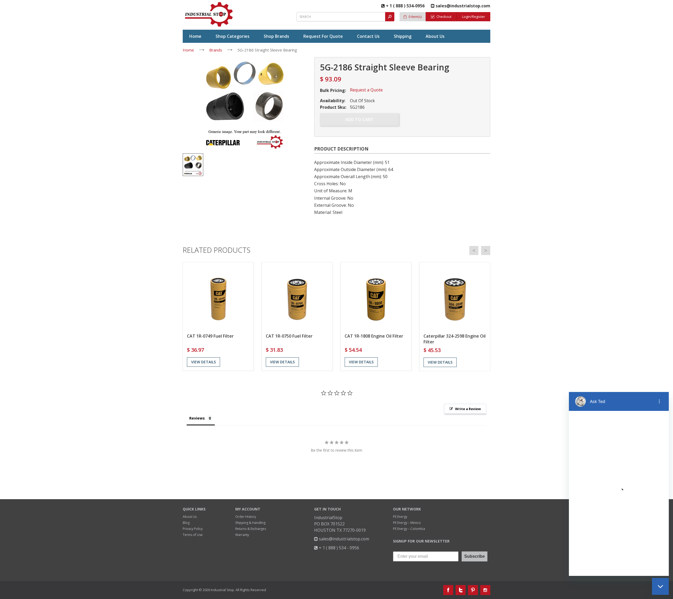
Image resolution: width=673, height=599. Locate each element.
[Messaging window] (619, 484)
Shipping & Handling (250, 522)
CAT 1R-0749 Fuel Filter (210, 336)
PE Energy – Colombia (409, 528)
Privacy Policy (193, 528)
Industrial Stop (222, 589)
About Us (190, 516)
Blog (186, 522)
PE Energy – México (407, 522)
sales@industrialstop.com (343, 539)
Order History (245, 516)
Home (188, 50)
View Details (203, 361)
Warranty (242, 535)
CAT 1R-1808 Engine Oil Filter (374, 336)
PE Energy (400, 516)
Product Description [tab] (341, 149)
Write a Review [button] (468, 408)
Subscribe (474, 556)
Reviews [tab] (197, 418)
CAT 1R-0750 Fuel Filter (289, 336)
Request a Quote (366, 90)
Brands (215, 50)
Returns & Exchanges (250, 528)
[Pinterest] (473, 590)
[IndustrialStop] (209, 14)
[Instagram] (485, 590)
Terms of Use (193, 535)
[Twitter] (461, 590)
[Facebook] (448, 590)
